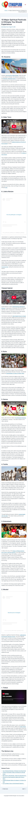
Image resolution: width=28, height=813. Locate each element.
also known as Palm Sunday (12, 75)
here (6, 187)
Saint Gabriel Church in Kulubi (19, 316)
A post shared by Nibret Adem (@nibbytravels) (14, 630)
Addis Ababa (23, 726)
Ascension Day (4, 267)
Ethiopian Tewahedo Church (9, 78)
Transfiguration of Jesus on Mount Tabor (15, 373)
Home (6, 10)
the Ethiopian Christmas (20, 417)
